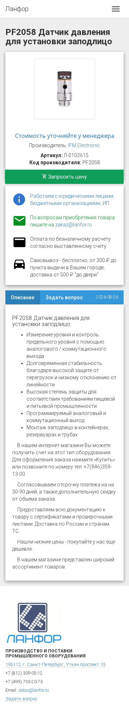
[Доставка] (19, 268)
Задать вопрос (64, 297)
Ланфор (17, 8)
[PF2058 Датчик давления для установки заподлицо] (64, 89)
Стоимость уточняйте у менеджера (64, 136)
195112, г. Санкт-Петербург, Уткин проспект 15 (55, 664)
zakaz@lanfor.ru (73, 224)
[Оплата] (19, 247)
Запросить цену (67, 177)
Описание (22, 297)
